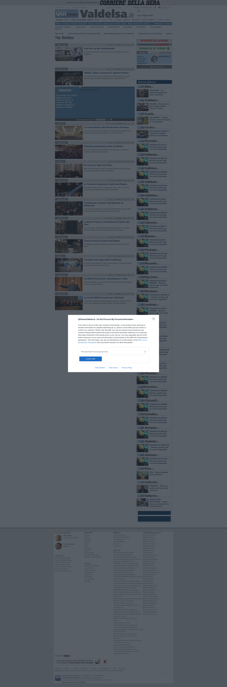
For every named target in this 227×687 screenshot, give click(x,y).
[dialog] (113, 343)
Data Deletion (100, 368)
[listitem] (113, 351)
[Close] (154, 319)
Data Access (113, 368)
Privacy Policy (127, 368)
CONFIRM (90, 359)
